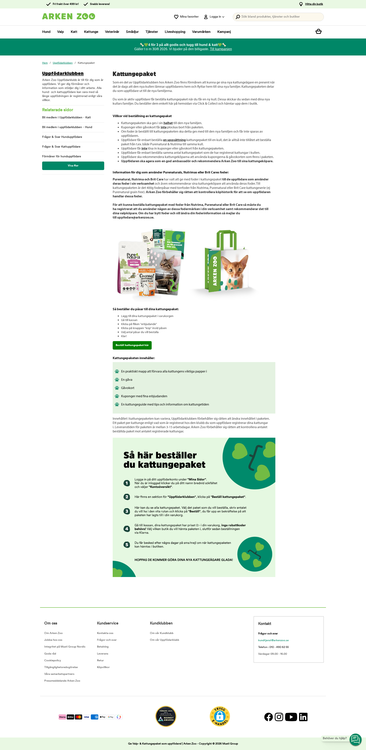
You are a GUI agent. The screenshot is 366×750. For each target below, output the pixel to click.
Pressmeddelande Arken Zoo (62, 680)
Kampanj (224, 32)
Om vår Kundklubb (161, 633)
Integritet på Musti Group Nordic (65, 646)
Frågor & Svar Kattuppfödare (61, 146)
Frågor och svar (107, 640)
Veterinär (112, 32)
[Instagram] (279, 716)
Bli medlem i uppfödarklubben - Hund (67, 127)
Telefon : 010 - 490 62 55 (273, 647)
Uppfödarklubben (63, 73)
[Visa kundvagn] (319, 32)
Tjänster (152, 32)
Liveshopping (175, 32)
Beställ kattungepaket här (132, 345)
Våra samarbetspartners (59, 674)
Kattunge (91, 32)
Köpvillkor (103, 667)
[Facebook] (268, 716)
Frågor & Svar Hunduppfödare (62, 137)
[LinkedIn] (303, 716)
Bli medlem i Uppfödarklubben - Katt (66, 117)
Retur (100, 660)
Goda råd (50, 653)
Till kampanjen (221, 49)
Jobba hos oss (53, 640)
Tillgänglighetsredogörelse (61, 667)
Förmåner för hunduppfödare (61, 156)
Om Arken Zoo (53, 633)
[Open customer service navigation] (356, 740)
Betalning (103, 646)
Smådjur (132, 32)
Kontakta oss (105, 633)
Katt (74, 32)
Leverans (102, 653)
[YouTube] (291, 716)
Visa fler (73, 165)
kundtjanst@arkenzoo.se (273, 640)
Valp (60, 32)
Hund (46, 32)
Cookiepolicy (52, 660)
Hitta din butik (314, 4)
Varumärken (201, 32)
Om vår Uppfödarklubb (164, 640)
